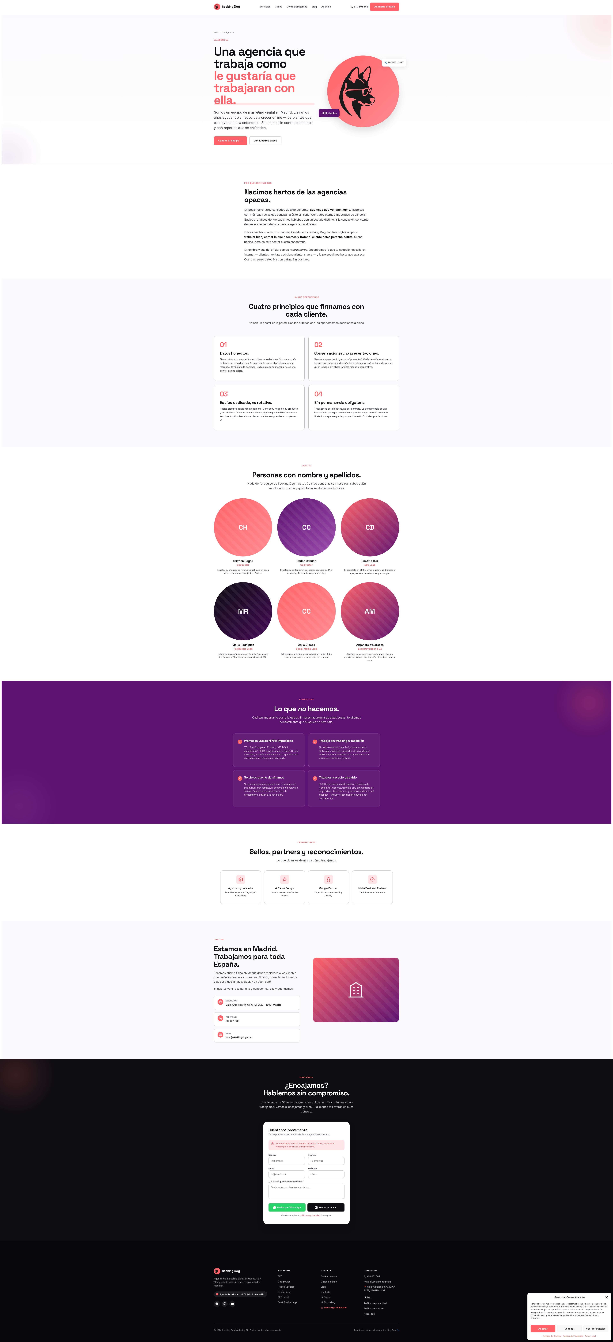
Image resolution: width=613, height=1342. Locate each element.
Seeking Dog (231, 7)
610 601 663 (232, 1021)
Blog (314, 6)
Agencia (326, 6)
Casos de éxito (329, 1281)
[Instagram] (225, 1304)
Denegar (569, 1328)
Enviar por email (328, 1207)
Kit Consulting (328, 1302)
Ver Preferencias (595, 1328)
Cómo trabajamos (297, 6)
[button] (606, 1297)
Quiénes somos (329, 1276)
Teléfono (312, 1168)
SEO (280, 1276)
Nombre (272, 1155)
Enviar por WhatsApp (289, 1207)
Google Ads (284, 1281)
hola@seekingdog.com (239, 1037)
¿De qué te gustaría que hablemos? (286, 1182)
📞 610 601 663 (359, 6)
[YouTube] (232, 1304)
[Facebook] (217, 1304)
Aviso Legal (590, 1336)
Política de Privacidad (573, 1336)
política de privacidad (310, 1215)
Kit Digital (325, 1297)
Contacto (325, 1292)
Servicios (265, 6)
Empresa (312, 1155)
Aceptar (543, 1328)
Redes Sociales (286, 1286)
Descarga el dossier (335, 1307)
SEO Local (283, 1297)
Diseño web (284, 1292)
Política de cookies (374, 1308)
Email (271, 1168)
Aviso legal (369, 1313)
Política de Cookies (552, 1336)
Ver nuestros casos (265, 140)
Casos (278, 6)
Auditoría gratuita (384, 6)
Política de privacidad (375, 1303)
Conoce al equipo (228, 140)
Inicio (216, 32)
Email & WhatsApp (287, 1302)
